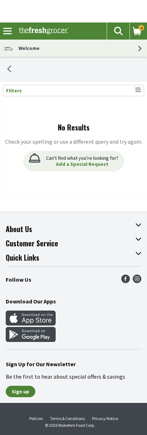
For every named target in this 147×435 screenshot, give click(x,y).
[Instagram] (137, 281)
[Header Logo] (42, 31)
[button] (118, 31)
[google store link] (31, 339)
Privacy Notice (105, 418)
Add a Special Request (82, 164)
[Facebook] (125, 281)
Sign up (20, 391)
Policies (36, 418)
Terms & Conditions (67, 418)
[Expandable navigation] (7, 31)
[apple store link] (31, 323)
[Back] (9, 69)
